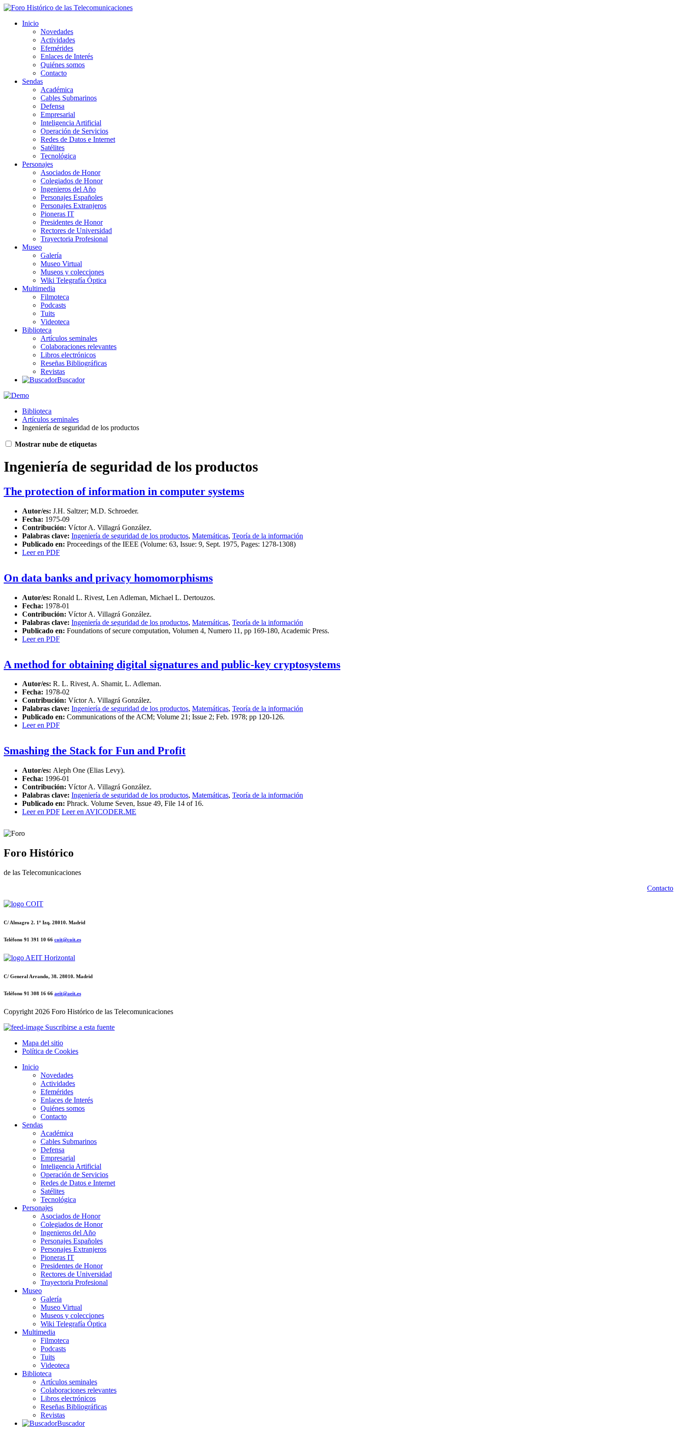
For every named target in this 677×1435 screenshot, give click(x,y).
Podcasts (53, 305)
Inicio (30, 23)
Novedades (57, 31)
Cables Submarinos (69, 98)
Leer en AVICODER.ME (99, 812)
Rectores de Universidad (76, 230)
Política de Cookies (50, 1051)
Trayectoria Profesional (74, 239)
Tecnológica (58, 156)
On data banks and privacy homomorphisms (108, 578)
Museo (32, 247)
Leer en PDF (41, 552)
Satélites (52, 148)
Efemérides (57, 48)
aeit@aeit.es (67, 993)
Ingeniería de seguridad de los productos (129, 536)
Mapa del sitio (42, 1043)
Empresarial (58, 114)
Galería (51, 255)
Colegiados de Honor (72, 181)
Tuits (48, 313)
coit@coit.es (67, 939)
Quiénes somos (63, 65)
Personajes (37, 164)
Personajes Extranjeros (73, 206)
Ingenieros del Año (68, 189)
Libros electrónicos (68, 355)
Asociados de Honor (70, 172)
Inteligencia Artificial (71, 123)
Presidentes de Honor (72, 222)
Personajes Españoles (72, 197)
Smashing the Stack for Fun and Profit (95, 751)
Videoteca (55, 322)
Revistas (53, 371)
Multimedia (38, 288)
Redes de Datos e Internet (78, 139)
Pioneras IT (57, 214)
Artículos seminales (69, 338)
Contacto (54, 73)
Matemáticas (210, 536)
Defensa (52, 106)
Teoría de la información (267, 536)
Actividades (58, 40)
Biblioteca (37, 330)
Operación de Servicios (74, 131)
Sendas (32, 81)
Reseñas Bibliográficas (74, 363)
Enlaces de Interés (67, 56)
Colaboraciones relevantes (79, 346)
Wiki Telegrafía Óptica (73, 280)
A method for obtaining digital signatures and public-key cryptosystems (172, 665)
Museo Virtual (61, 264)
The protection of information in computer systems (124, 491)
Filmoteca (55, 297)
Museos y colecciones (72, 272)
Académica (57, 89)
